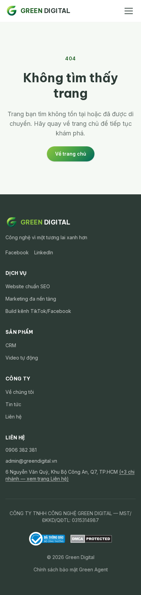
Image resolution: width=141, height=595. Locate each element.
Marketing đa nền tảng (30, 299)
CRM (10, 345)
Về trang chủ (70, 154)
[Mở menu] (129, 11)
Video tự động (21, 358)
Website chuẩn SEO (27, 286)
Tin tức (13, 404)
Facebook (17, 252)
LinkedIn (43, 252)
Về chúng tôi (19, 392)
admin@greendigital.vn (31, 461)
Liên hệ (13, 417)
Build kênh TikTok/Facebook (38, 311)
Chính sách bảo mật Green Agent (71, 569)
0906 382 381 (21, 450)
